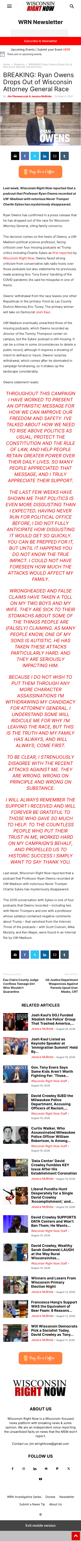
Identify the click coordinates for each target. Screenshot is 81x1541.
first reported (62, 253)
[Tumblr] (64, 156)
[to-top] (76, 1534)
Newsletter (66, 1497)
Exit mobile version (41, 1525)
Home (6, 64)
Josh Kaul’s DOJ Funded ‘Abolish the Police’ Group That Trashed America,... (53, 1019)
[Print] (15, 156)
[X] (35, 156)
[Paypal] (57, 1469)
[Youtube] (40, 1479)
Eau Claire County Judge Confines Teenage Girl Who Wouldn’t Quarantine (20, 985)
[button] (9, 6)
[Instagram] (24, 1469)
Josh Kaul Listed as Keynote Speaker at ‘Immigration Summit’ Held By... (54, 1045)
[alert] (40, 54)
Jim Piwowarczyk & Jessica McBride (29, 96)
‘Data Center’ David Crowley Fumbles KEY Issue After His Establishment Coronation (54, 1167)
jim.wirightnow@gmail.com (49, 1444)
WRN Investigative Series (24, 1497)
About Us (55, 1504)
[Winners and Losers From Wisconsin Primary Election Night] (15, 1285)
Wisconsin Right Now (18, 258)
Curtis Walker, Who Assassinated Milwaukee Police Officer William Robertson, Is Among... (53, 1134)
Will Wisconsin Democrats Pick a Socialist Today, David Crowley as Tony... (54, 1330)
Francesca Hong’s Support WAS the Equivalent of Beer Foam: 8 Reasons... (54, 1306)
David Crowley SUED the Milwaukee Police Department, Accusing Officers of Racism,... (52, 1102)
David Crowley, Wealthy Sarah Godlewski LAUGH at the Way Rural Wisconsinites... (52, 1252)
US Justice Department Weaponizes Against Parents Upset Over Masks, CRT (61, 985)
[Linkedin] (44, 156)
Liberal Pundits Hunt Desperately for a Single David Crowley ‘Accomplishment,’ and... (52, 1195)
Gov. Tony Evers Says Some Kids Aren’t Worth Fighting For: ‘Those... (52, 1071)
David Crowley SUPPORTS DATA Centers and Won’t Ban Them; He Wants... (53, 1221)
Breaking (19, 64)
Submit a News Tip (32, 1504)
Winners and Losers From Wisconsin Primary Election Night (53, 1282)
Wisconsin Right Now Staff (49, 1081)
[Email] (54, 156)
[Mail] (46, 1469)
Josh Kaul (43, 312)
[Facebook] (25, 156)
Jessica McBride (42, 1028)
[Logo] (40, 1396)
